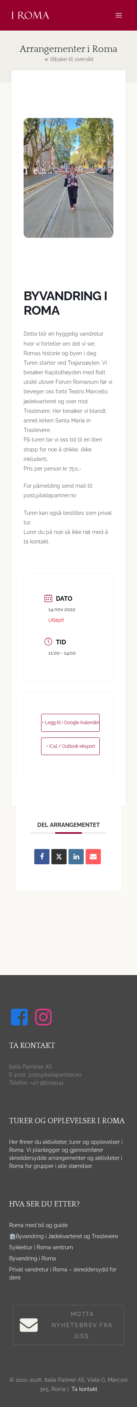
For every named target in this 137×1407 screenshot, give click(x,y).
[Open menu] (119, 15)
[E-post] (93, 856)
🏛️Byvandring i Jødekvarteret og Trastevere (63, 1236)
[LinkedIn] (76, 856)
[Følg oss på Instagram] (44, 1017)
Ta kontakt (84, 1389)
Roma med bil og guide (38, 1225)
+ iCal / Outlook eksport (70, 746)
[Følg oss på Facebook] (20, 1017)
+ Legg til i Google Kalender (70, 722)
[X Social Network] (59, 856)
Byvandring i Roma (32, 1258)
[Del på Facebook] (41, 856)
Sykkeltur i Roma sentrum (41, 1247)
